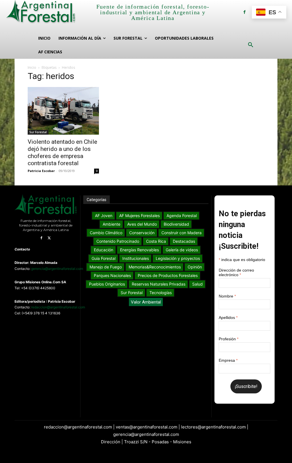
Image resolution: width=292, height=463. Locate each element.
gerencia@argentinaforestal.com (57, 268)
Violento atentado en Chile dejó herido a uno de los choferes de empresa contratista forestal (62, 152)
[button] (250, 45)
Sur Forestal (38, 132)
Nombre (227, 296)
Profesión (228, 339)
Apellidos (228, 317)
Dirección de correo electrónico (236, 272)
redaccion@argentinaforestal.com (58, 307)
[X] (49, 238)
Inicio (32, 67)
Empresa (228, 360)
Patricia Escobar (41, 171)
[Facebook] (245, 12)
